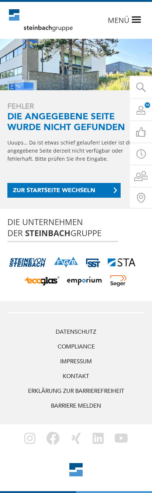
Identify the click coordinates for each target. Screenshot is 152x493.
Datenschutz (76, 332)
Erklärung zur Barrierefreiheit (76, 391)
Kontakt (76, 376)
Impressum (76, 361)
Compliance (76, 346)
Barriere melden (76, 405)
